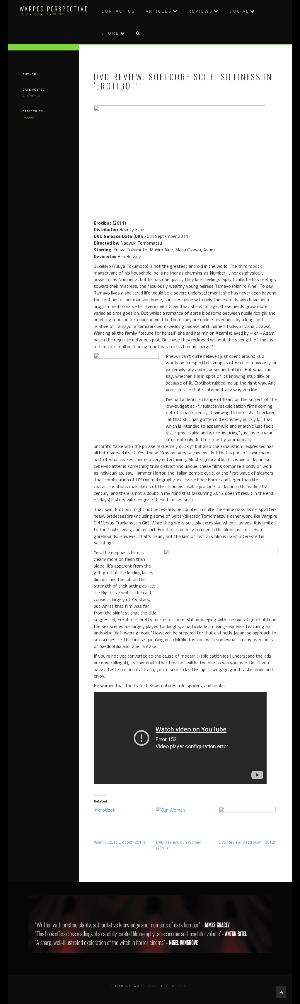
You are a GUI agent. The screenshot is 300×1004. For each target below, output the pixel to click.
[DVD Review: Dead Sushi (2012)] (247, 823)
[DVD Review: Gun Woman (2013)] (184, 823)
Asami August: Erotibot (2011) (119, 842)
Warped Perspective (54, 9)
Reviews (200, 11)
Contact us (118, 11)
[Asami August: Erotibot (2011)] (122, 823)
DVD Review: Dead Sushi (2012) (247, 842)
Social (239, 11)
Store (110, 33)
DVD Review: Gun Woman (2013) (178, 845)
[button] (137, 33)
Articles (159, 11)
